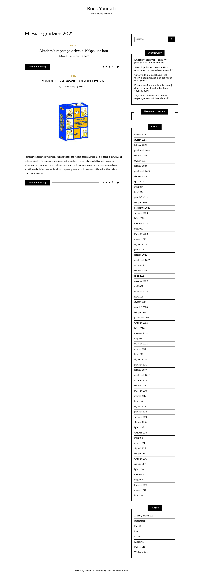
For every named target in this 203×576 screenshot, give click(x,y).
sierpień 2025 (140, 156)
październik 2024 (142, 171)
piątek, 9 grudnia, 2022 (79, 56)
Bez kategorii (140, 521)
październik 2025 (142, 150)
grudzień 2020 (141, 307)
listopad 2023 (140, 203)
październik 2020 (142, 318)
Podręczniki (139, 547)
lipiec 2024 (139, 182)
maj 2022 (138, 286)
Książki (73, 46)
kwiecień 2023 (141, 234)
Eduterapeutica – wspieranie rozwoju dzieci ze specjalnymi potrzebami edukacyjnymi (153, 88)
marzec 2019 (140, 396)
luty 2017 (138, 496)
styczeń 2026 (140, 140)
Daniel (64, 56)
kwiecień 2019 (140, 391)
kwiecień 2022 (141, 292)
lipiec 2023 (139, 218)
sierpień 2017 (140, 464)
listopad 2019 (140, 370)
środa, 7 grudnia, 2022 (79, 87)
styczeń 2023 (140, 245)
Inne (73, 76)
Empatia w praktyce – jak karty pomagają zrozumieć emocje (150, 61)
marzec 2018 (140, 443)
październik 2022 (142, 260)
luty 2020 (138, 354)
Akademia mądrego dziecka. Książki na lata (73, 51)
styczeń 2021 (140, 302)
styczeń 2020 (140, 360)
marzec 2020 (140, 349)
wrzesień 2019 (140, 381)
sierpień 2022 (140, 271)
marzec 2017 (140, 490)
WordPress (123, 571)
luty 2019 (138, 401)
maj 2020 (138, 339)
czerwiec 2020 (141, 333)
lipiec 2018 (139, 428)
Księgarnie (139, 542)
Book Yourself (101, 9)
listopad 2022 (140, 255)
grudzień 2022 (141, 250)
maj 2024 (138, 187)
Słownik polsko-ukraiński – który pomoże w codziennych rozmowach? (153, 68)
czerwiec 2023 (141, 224)
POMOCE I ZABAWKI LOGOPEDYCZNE (74, 81)
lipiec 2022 (139, 276)
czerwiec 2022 (141, 281)
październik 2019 (142, 375)
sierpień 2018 (140, 422)
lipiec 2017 (139, 469)
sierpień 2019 (140, 386)
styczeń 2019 (140, 407)
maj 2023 (138, 229)
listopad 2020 (140, 313)
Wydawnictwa (141, 552)
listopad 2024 (140, 166)
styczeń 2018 (140, 448)
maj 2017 (138, 480)
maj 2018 (138, 438)
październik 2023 (142, 208)
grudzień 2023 (141, 197)
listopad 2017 (140, 454)
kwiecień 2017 (140, 485)
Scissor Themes (92, 571)
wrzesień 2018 (140, 417)
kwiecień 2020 (141, 344)
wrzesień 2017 (140, 459)
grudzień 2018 (140, 412)
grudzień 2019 (140, 365)
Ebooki (137, 526)
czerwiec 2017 (140, 475)
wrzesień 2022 (141, 265)
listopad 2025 (140, 145)
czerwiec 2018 (140, 433)
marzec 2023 (140, 239)
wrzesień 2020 (141, 323)
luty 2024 (138, 192)
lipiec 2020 (139, 328)
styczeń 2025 (140, 161)
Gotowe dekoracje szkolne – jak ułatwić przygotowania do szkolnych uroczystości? (153, 78)
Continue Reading (37, 67)
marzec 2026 (140, 135)
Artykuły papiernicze (143, 516)
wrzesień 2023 (141, 213)
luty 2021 (138, 297)
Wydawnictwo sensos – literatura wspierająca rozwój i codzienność (152, 97)
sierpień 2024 (140, 177)
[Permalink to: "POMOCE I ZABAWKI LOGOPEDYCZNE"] (73, 121)
